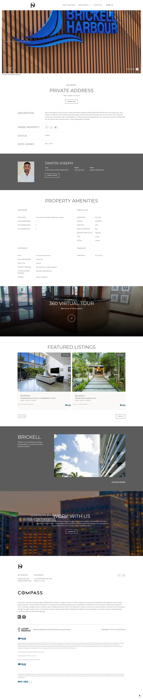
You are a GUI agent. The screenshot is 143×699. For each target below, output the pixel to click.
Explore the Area (118, 482)
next (12, 69)
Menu (109, 5)
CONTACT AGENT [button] (52, 175)
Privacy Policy (120, 630)
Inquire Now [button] (71, 101)
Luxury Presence (65, 630)
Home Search (83, 5)
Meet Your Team (69, 5)
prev (8, 69)
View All (120, 416)
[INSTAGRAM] (119, 575)
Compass (81, 602)
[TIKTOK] (123, 575)
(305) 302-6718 (79, 170)
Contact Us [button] (71, 531)
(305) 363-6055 (24, 579)
